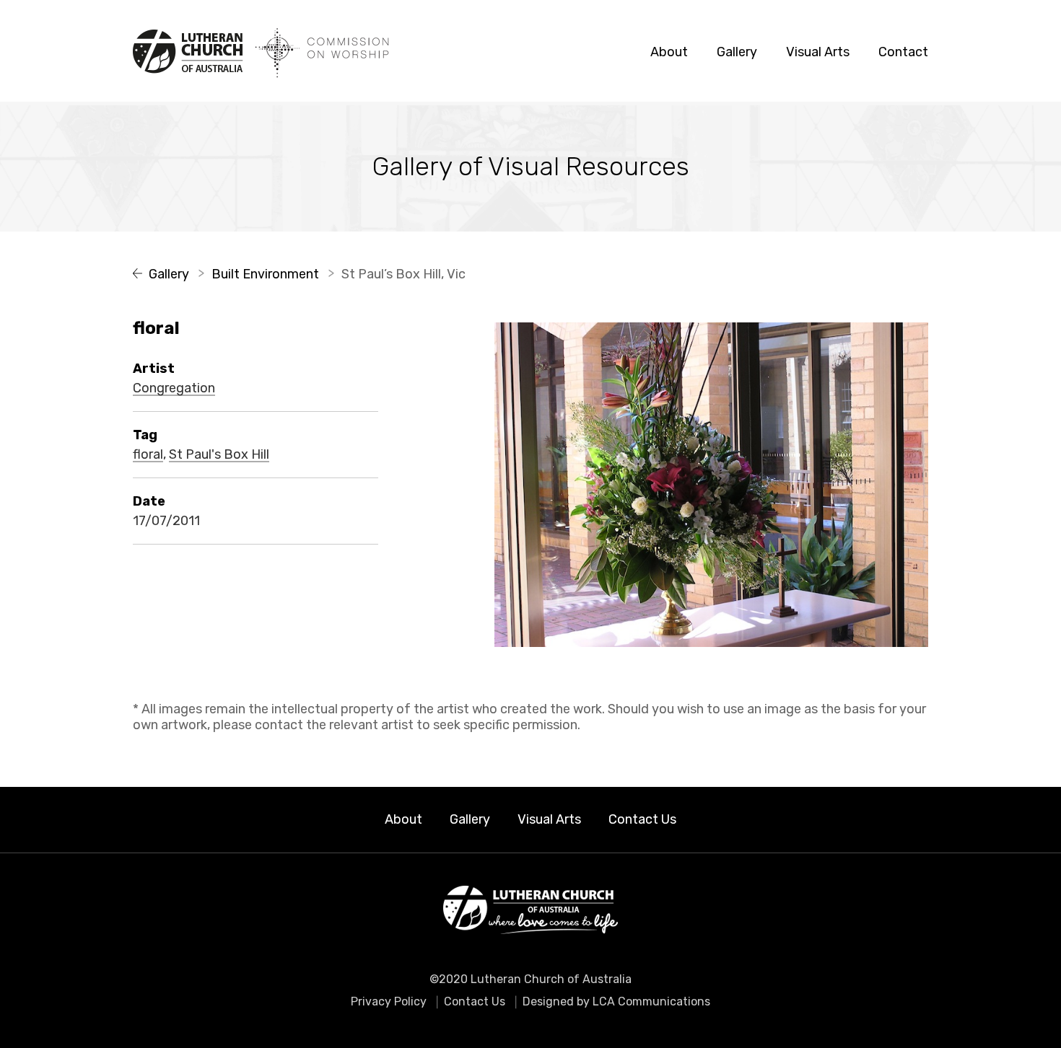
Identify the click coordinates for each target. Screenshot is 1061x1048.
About (669, 52)
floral (148, 455)
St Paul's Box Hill (219, 455)
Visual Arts (818, 52)
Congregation (174, 389)
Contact (903, 52)
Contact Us (642, 819)
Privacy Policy (389, 1001)
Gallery (737, 52)
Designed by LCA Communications (616, 1001)
